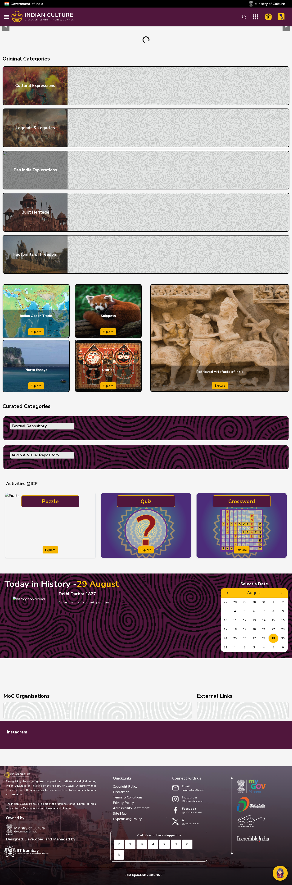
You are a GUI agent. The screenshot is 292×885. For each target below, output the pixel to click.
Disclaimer (121, 792)
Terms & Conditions (128, 797)
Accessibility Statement (131, 808)
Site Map (120, 813)
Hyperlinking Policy (127, 819)
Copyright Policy (125, 786)
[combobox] (281, 16)
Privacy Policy (123, 802)
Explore (36, 332)
